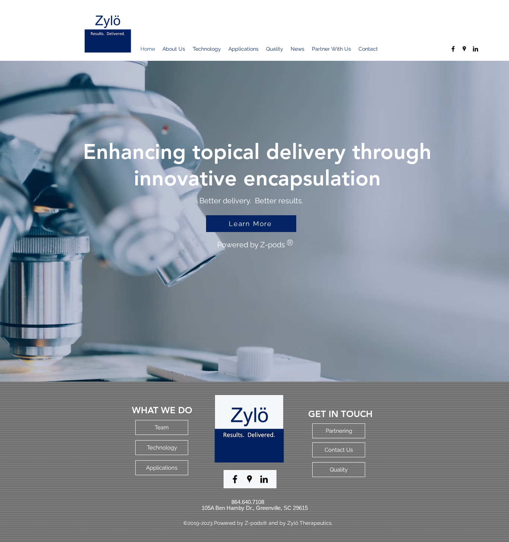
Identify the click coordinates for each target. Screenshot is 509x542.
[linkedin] (475, 49)
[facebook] (453, 49)
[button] (251, 223)
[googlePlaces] (464, 49)
